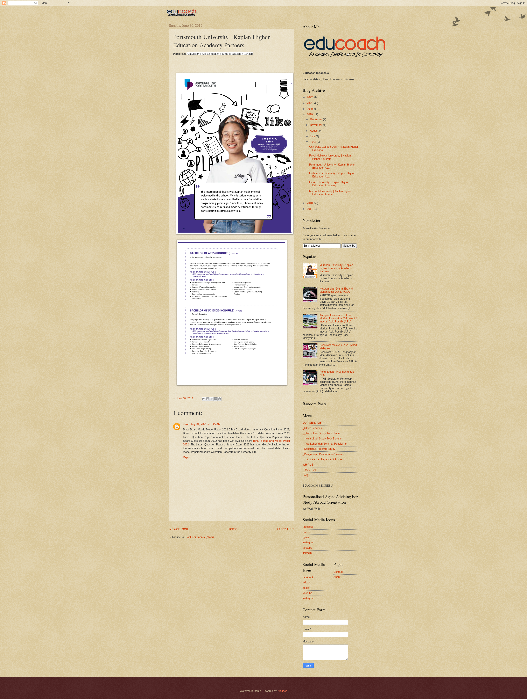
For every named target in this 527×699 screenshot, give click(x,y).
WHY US (308, 464)
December (316, 119)
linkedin (307, 552)
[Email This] (204, 399)
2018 (310, 203)
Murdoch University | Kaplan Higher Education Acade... (330, 193)
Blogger (281, 690)
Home (232, 529)
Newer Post (178, 529)
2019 (310, 114)
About (336, 576)
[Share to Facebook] (215, 399)
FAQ (305, 475)
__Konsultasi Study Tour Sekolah (322, 438)
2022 (310, 97)
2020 (310, 108)
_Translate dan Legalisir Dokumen (323, 459)
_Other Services (312, 428)
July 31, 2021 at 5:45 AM (205, 424)
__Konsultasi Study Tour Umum (321, 433)
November (316, 124)
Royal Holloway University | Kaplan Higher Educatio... (330, 157)
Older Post (285, 529)
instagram (308, 542)
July (313, 136)
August (314, 130)
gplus (306, 537)
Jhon (186, 424)
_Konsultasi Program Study (319, 448)
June (313, 142)
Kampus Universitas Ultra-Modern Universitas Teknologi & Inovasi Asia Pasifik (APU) (338, 318)
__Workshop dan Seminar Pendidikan (325, 443)
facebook (308, 526)
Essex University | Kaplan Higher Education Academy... (329, 184)
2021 (310, 103)
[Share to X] (212, 399)
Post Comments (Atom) (199, 537)
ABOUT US (309, 469)
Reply (186, 457)
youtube (307, 547)
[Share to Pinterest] (219, 399)
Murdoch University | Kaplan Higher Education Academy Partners (336, 268)
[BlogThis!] (208, 399)
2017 (310, 208)
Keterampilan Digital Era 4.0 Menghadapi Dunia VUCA (336, 290)
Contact (338, 571)
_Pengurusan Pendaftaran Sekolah (323, 454)
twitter (306, 532)
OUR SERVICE (312, 422)
